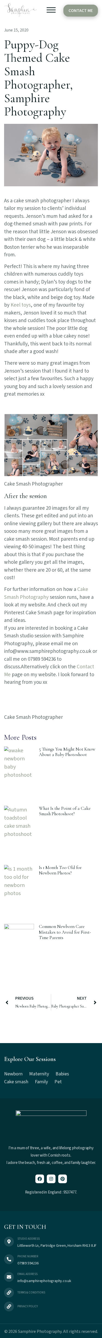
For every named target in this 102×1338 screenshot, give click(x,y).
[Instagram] (51, 1179)
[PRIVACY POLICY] (9, 1306)
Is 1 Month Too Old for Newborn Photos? (60, 870)
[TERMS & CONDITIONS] (9, 1293)
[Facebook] (39, 1179)
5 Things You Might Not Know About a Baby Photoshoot (67, 751)
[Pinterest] (62, 1179)
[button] (51, 11)
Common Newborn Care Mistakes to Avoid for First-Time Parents (65, 932)
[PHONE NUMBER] (9, 1259)
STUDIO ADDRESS (28, 1239)
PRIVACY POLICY (27, 1306)
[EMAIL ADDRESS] (9, 1277)
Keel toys (21, 305)
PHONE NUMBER (27, 1256)
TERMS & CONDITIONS (31, 1292)
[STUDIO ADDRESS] (9, 1241)
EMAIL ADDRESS (27, 1274)
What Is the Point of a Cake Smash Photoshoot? (65, 811)
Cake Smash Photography (46, 593)
